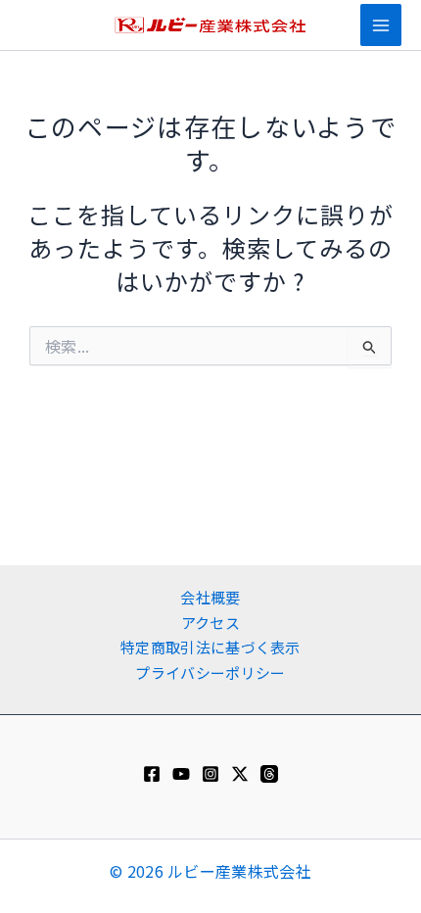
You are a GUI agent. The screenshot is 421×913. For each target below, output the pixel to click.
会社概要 (210, 597)
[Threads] (269, 774)
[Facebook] (152, 774)
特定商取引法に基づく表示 (210, 647)
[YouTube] (181, 774)
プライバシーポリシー (210, 672)
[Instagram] (210, 774)
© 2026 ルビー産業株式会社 (210, 871)
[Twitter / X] (240, 774)
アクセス (210, 622)
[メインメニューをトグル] (381, 25)
